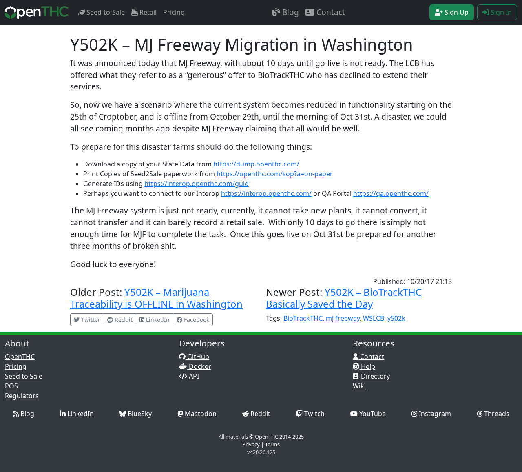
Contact (329, 12)
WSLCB (373, 318)
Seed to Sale (23, 376)
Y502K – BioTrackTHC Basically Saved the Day (344, 297)
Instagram (434, 413)
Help (367, 366)
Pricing (174, 12)
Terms (272, 444)
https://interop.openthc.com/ (266, 193)
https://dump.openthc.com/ (256, 164)
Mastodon (200, 413)
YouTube (372, 413)
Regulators (22, 395)
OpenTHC (20, 356)
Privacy (251, 444)
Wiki (359, 385)
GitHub (197, 356)
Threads (495, 413)
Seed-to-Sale (105, 12)
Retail (147, 12)
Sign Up (456, 12)
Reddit (259, 413)
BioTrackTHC (303, 318)
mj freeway (343, 318)
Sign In (500, 12)
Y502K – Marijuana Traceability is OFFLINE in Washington (156, 297)
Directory (374, 376)
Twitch (314, 413)
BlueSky (139, 413)
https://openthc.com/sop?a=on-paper (275, 173)
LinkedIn (80, 413)
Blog (289, 12)
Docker (199, 366)
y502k (396, 318)
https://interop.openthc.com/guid (196, 183)
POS (11, 385)
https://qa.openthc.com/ (391, 193)
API (193, 376)
